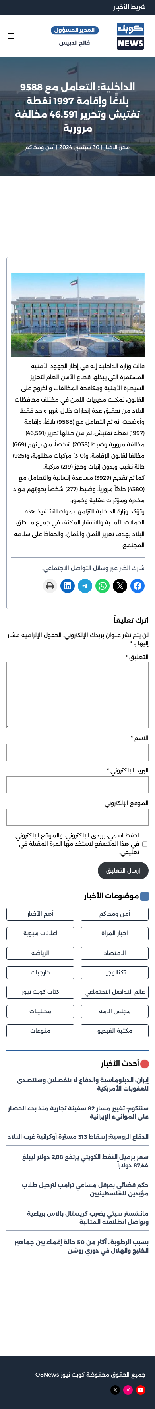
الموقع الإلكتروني (127, 803)
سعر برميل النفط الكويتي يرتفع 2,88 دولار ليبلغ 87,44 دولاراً (85, 1161)
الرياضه (40, 953)
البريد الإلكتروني (128, 770)
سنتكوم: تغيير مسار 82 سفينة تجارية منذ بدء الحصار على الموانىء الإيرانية (78, 1112)
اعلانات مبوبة (40, 933)
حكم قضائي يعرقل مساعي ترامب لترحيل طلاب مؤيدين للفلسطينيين (85, 1189)
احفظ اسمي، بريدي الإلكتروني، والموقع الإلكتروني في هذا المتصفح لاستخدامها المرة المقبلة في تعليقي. (77, 844)
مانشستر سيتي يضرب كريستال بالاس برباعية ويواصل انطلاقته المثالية (88, 1218)
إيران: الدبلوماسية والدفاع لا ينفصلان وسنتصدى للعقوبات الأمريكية (83, 1084)
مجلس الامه (115, 1011)
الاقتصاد (115, 953)
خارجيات (40, 972)
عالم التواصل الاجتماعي (115, 991)
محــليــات (40, 1011)
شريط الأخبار (129, 7)
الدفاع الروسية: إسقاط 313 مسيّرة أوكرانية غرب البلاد (78, 1136)
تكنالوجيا (115, 972)
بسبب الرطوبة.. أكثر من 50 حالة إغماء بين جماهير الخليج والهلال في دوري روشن (82, 1246)
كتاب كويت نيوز (40, 991)
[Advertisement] (77, 227)
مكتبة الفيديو (114, 1030)
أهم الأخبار (40, 913)
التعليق (137, 657)
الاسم (140, 738)
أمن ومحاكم (39, 147)
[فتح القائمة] (11, 36)
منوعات (40, 1030)
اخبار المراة (114, 933)
